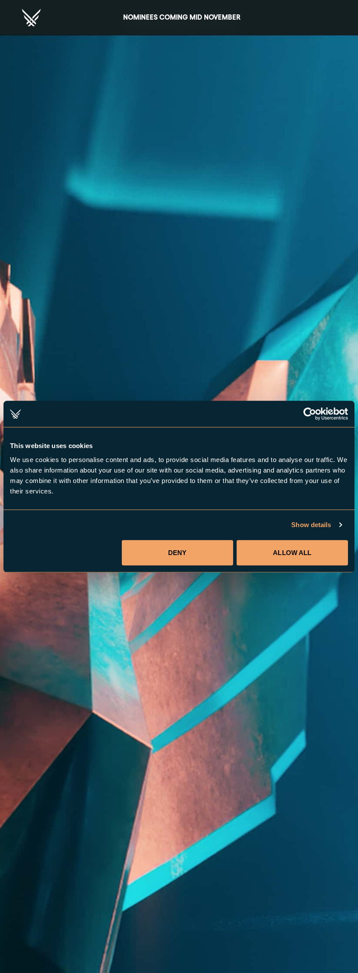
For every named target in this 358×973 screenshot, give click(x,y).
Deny (177, 552)
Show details (311, 524)
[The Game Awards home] (31, 17)
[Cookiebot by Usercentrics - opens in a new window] (310, 414)
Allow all (292, 552)
